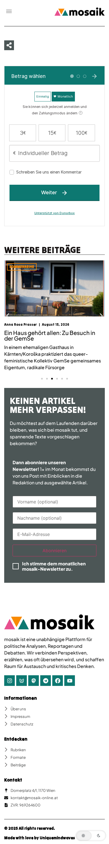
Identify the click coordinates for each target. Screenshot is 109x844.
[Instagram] (9, 680)
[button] (9, 11)
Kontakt (13, 780)
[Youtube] (69, 680)
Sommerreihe (22, 267)
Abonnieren (54, 550)
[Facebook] (57, 680)
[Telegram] (45, 680)
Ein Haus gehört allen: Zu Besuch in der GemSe (49, 335)
